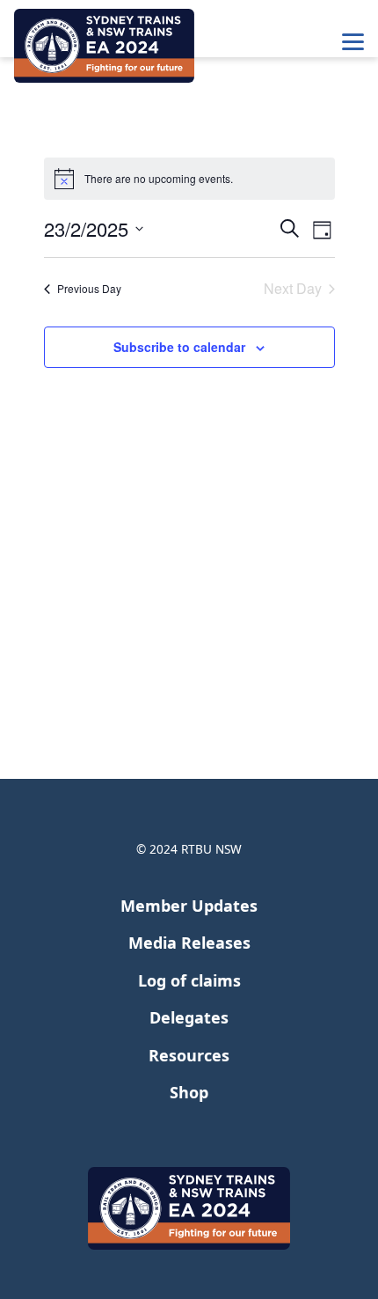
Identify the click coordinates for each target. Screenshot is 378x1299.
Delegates (189, 1017)
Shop (189, 1092)
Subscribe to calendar (179, 347)
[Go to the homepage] (104, 46)
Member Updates (189, 905)
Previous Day (89, 288)
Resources (189, 1055)
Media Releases (189, 942)
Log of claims (189, 980)
